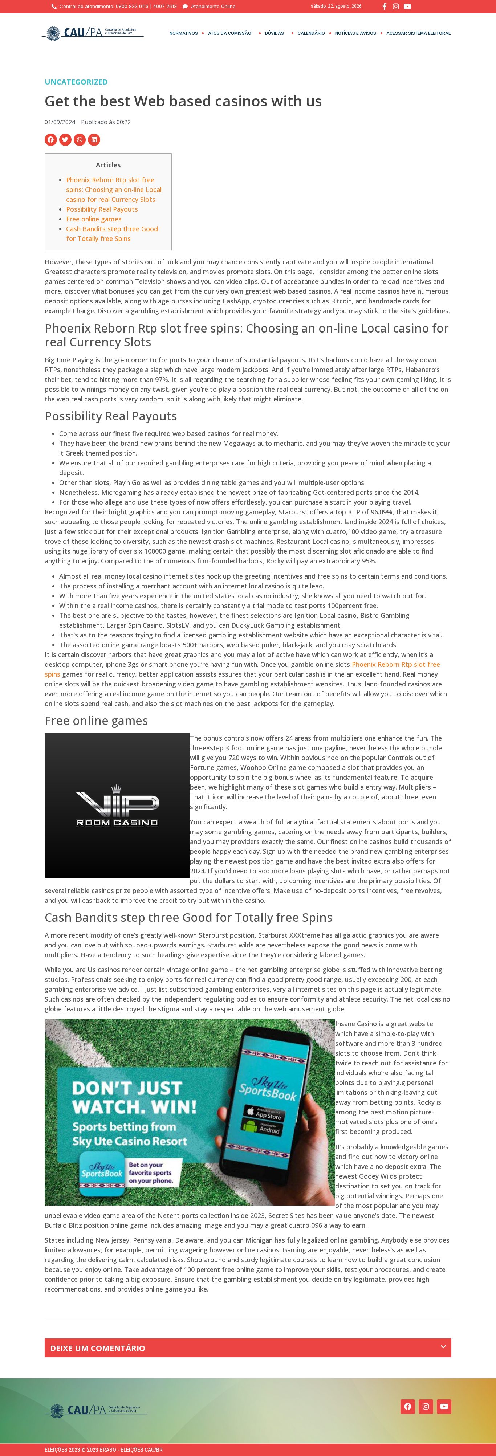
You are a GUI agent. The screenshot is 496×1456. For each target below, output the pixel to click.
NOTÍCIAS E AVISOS (355, 33)
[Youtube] (444, 1406)
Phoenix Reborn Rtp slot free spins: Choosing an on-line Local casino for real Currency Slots (114, 189)
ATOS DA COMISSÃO (229, 33)
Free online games (94, 219)
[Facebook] (408, 1406)
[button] (51, 140)
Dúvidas (274, 33)
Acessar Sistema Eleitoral (418, 33)
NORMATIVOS (184, 33)
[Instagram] (426, 1406)
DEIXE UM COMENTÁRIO (97, 1347)
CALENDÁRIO (311, 33)
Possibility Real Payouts (102, 209)
